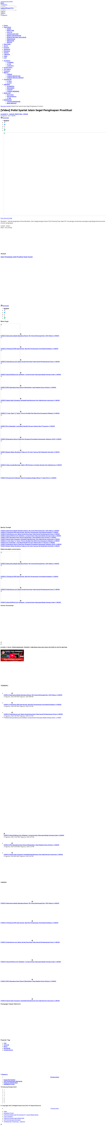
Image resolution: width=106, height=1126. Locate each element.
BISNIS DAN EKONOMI (14, 35)
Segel (26, 257)
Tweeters (7, 71)
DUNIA (9, 29)
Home (6, 25)
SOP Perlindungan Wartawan (13, 1081)
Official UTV (9, 8)
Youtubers (7, 61)
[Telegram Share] (4, 128)
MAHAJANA (10, 88)
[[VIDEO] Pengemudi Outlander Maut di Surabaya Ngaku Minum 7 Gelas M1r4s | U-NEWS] (11, 476)
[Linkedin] (4, 1097)
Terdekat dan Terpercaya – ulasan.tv (14, 1121)
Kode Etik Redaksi (9, 1080)
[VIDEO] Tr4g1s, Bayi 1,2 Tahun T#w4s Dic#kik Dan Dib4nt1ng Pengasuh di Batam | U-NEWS (30, 413)
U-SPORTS (10, 66)
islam (2, 257)
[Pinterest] (4, 1092)
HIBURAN (7, 84)
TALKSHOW (7, 79)
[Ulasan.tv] (4, 4)
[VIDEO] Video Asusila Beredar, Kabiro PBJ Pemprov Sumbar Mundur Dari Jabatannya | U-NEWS (31, 465)
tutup (2, 11)
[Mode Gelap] (13, 8)
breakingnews (8, 1050)
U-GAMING (10, 62)
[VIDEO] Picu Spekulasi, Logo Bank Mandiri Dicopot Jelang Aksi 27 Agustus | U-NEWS (28, 426)
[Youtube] (4, 1098)
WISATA (9, 42)
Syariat (30, 257)
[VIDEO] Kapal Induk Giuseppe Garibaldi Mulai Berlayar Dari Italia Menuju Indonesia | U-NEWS (30, 400)
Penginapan (9, 257)
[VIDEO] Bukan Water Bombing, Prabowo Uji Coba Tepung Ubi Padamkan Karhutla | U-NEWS (30, 452)
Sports (6, 46)
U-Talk (9, 98)
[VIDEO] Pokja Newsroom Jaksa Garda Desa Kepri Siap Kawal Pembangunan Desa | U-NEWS (30, 361)
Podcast (6, 47)
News (5, 1046)
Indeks (3, 8)
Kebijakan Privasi (9, 1084)
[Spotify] (4, 1100)
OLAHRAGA (10, 86)
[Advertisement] (29, 19)
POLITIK (9, 32)
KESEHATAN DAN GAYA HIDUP (16, 37)
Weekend (7, 49)
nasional (6, 1045)
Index (5, 56)
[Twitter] (4, 1091)
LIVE (5, 58)
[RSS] (4, 1103)
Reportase (7, 44)
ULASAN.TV (4, 114)
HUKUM (11, 114)
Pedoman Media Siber (11, 1083)
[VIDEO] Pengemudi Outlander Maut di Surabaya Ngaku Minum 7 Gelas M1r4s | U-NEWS (28, 478)
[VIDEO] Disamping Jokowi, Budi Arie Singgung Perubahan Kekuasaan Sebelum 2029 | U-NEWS (31, 439)
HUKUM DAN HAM (12, 34)
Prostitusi (20, 257)
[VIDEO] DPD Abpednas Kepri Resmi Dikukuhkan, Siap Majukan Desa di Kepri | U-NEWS (28, 387)
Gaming (6, 52)
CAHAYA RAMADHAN (13, 101)
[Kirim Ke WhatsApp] (5, 130)
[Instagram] (4, 1094)
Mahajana (7, 51)
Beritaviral (7, 1048)
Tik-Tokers (7, 69)
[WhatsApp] (4, 1101)
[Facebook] (4, 1089)
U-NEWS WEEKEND (13, 91)
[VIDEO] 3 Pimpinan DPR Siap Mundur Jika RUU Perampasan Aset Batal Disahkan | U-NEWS (29, 348)
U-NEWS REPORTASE (13, 76)
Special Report (11, 96)
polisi (15, 257)
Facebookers (8, 67)
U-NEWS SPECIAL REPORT (15, 78)
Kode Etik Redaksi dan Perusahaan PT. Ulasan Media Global (21, 1115)
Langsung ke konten (7, 1)
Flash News (7, 27)
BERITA (6, 72)
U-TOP (9, 64)
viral (5, 1043)
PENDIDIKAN (11, 39)
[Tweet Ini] (5, 125)
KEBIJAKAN (10, 41)
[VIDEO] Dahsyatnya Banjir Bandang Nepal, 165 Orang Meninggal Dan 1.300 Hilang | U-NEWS (30, 336)
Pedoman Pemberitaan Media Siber (14, 1118)
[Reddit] (4, 1095)
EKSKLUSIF (7, 93)
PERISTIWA (10, 30)
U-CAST (9, 83)
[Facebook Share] (5, 122)
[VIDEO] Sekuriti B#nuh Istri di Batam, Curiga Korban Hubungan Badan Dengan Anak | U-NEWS (31, 374)
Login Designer (8, 1116)
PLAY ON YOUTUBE (6, 218)
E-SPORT (10, 89)
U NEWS (9, 74)
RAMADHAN (8, 100)
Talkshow (7, 54)
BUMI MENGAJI (11, 103)
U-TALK (9, 81)
